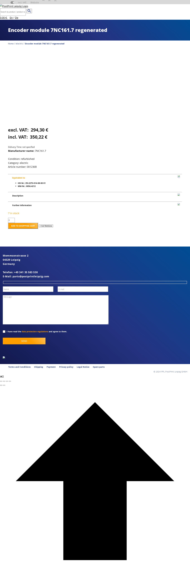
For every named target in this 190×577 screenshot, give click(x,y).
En (11, 17)
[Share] (7, 381)
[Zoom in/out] (1, 381)
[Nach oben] (95, 575)
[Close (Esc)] (10, 381)
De (16, 17)
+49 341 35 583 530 (26, 272)
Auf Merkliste (46, 226)
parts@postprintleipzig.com (31, 276)
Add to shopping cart (23, 225)
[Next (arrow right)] (4, 385)
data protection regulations (35, 331)
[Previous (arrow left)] (1, 385)
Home (11, 43)
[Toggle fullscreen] (4, 381)
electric (19, 43)
